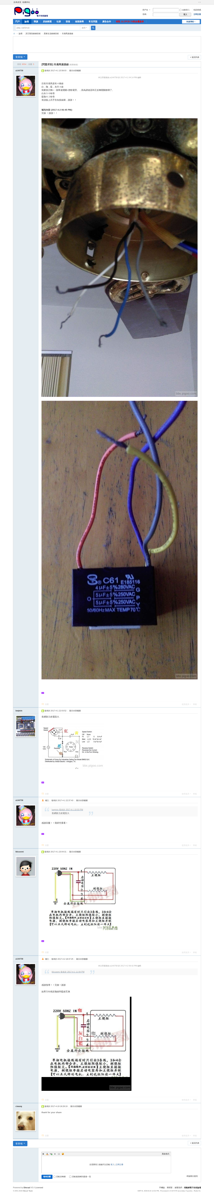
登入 (112, 1164)
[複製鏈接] (73, 65)
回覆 (47, 704)
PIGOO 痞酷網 (14, 33)
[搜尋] (93, 28)
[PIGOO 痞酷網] (31, 11)
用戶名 (145, 10)
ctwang (19, 1106)
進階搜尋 (79, 21)
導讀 (36, 21)
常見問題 (93, 21)
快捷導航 (190, 22)
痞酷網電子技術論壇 (192, 1188)
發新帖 (19, 57)
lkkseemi (20, 852)
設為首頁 (17, 2)
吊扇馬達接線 (67, 33)
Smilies (62, 1153)
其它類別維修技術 (33, 33)
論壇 (26, 21)
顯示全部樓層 (75, 70)
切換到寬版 (199, 2)
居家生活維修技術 (51, 33)
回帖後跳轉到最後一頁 (81, 1177)
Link (51, 1153)
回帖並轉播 (61, 1177)
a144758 (19, 70)
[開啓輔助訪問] (196, 2)
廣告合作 (106, 21)
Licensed (39, 1188)
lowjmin (19, 711)
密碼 (144, 14)
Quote (55, 1153)
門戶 (17, 21)
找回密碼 (197, 10)
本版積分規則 (192, 1176)
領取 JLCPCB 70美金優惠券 (130, 21)
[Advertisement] (107, 44)
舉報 (195, 704)
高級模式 (165, 1154)
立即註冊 (197, 14)
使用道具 (185, 704)
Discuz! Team (28, 1191)
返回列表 (195, 57)
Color (47, 1153)
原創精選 (47, 21)
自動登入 (186, 10)
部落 (68, 21)
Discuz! (27, 1188)
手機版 (162, 1188)
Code (58, 1153)
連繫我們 (178, 1188)
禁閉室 (169, 1188)
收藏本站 (26, 2)
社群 (59, 21)
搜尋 (84, 28)
